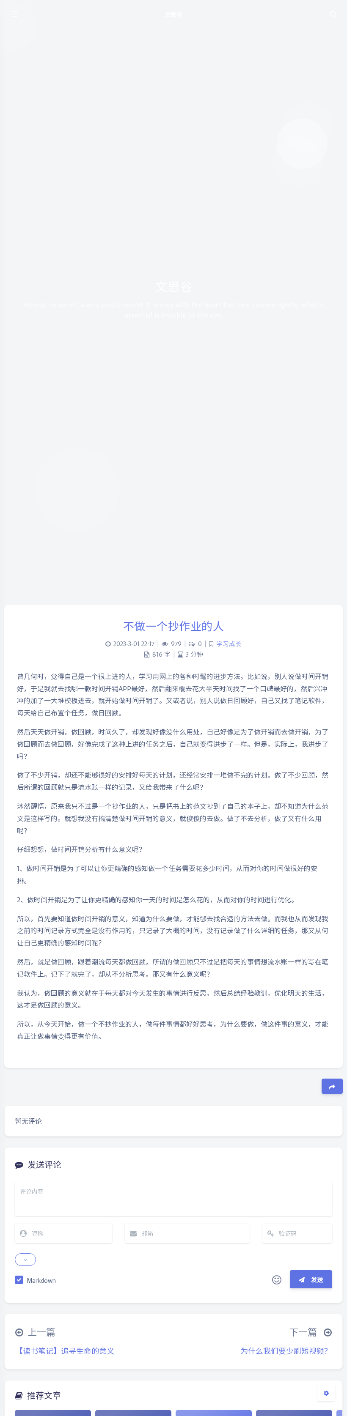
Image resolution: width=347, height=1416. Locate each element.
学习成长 (229, 643)
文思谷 (173, 14)
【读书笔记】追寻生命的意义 (64, 1350)
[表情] (277, 1279)
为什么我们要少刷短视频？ (286, 1350)
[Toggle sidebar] (14, 14)
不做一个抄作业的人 (173, 625)
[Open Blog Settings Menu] (326, 1392)
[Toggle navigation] (333, 14)
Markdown (41, 1280)
